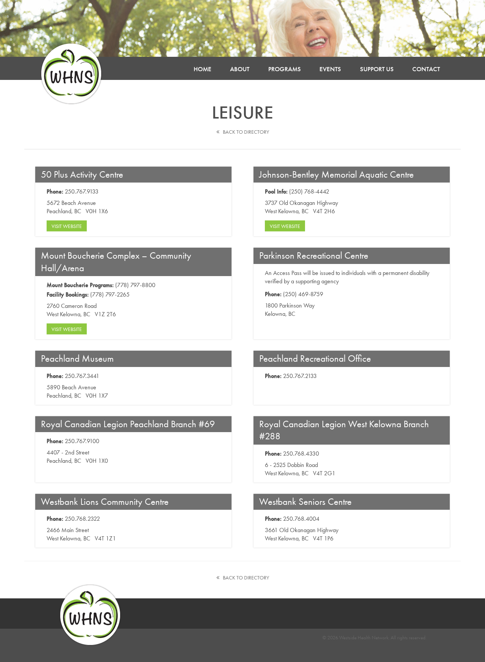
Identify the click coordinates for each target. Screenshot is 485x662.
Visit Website (67, 226)
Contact (426, 69)
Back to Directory (244, 131)
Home (202, 69)
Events (330, 69)
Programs (284, 69)
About (239, 69)
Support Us (377, 69)
